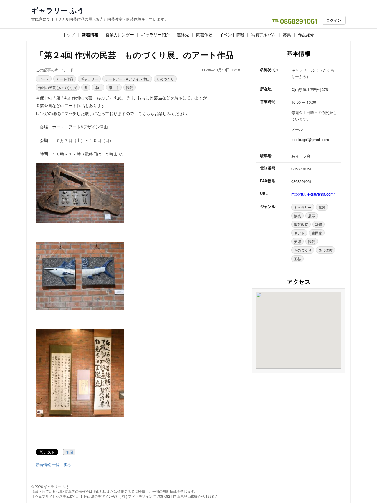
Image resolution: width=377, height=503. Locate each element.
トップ (69, 34)
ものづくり (165, 78)
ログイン (333, 20)
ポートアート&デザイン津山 (127, 78)
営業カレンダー (119, 34)
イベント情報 (231, 34)
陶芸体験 (204, 34)
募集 (287, 34)
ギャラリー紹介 (155, 34)
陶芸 (129, 87)
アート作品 (65, 78)
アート (43, 78)
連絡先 (183, 34)
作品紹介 (306, 34)
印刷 (69, 452)
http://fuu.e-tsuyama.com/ (313, 194)
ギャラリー (89, 78)
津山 (98, 87)
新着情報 (90, 34)
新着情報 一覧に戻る (53, 464)
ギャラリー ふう (57, 10)
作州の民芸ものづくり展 (57, 87)
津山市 (114, 87)
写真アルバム (263, 34)
